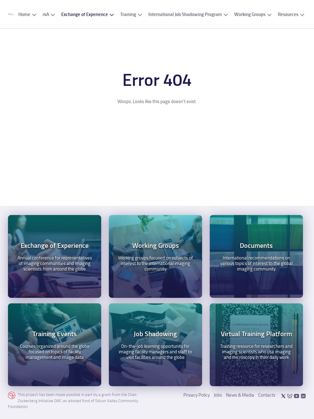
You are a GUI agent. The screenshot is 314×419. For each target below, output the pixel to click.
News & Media (240, 395)
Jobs (218, 395)
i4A (46, 14)
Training (128, 14)
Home (24, 14)
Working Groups (250, 14)
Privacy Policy (196, 395)
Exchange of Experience (84, 14)
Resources (288, 14)
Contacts (266, 395)
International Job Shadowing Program (185, 14)
